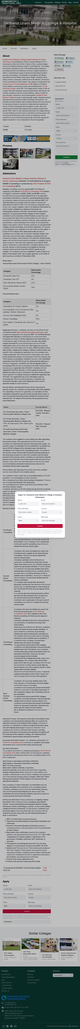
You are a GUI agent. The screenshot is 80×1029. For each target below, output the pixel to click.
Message (44, 517)
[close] (62, 493)
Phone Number (23, 508)
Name (20, 500)
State (20, 517)
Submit (40, 526)
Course (44, 508)
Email (43, 500)
